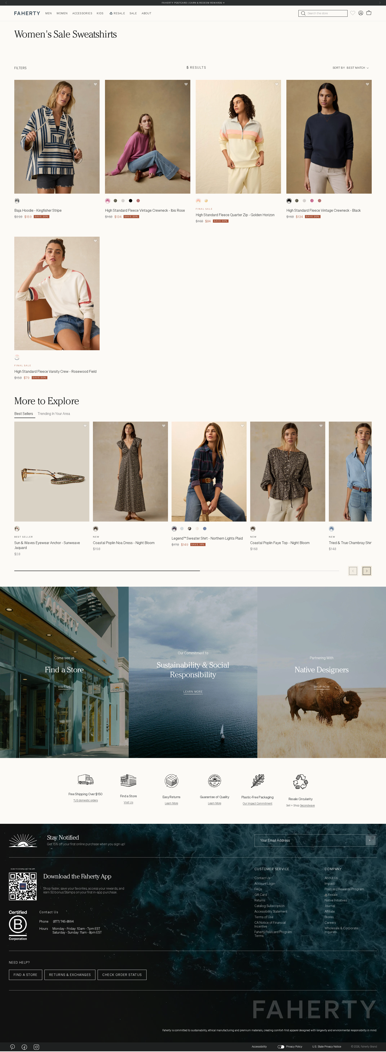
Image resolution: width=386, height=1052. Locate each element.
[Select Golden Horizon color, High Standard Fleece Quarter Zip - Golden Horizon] (198, 200)
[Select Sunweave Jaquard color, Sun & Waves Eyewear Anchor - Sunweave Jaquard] (17, 528)
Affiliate (330, 911)
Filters (20, 68)
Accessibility (259, 1046)
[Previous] (6, 2)
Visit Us (64, 686)
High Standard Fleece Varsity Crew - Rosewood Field (55, 371)
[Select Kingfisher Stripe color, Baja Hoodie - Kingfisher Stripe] (17, 200)
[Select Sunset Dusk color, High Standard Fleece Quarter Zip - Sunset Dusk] (206, 200)
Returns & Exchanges (70, 975)
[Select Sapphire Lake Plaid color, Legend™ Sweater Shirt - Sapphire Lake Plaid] (189, 528)
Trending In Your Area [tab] (54, 413)
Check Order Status (122, 975)
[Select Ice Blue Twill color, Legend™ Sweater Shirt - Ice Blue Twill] (182, 528)
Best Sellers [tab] (23, 413)
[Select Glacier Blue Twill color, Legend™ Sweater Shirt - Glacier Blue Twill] (204, 528)
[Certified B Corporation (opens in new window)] (18, 925)
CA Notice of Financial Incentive (270, 924)
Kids (100, 13)
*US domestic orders (85, 800)
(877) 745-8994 (63, 921)
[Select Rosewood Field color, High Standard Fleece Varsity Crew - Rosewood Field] (17, 357)
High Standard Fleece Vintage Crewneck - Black (323, 210)
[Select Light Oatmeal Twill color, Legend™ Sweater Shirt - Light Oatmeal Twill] (197, 528)
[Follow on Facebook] (24, 1047)
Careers (330, 923)
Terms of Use (263, 917)
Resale (119, 13)
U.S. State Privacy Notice (326, 1046)
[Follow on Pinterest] (12, 1047)
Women (62, 13)
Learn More (193, 691)
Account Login (264, 884)
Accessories (82, 13)
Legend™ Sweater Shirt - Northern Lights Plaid (207, 538)
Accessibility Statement (270, 911)
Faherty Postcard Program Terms (273, 934)
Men (48, 13)
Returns (259, 900)
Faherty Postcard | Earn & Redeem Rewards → (193, 2)
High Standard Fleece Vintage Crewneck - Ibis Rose (145, 210)
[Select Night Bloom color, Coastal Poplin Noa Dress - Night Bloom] (95, 528)
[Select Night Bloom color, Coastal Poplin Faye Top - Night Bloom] (253, 528)
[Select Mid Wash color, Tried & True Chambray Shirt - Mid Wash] (331, 528)
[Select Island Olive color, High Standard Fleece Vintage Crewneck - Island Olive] (115, 200)
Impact (330, 884)
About (147, 13)
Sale (133, 13)
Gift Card (260, 895)
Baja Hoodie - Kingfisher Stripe (38, 210)
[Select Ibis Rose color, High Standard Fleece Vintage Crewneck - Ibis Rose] (107, 200)
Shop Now (322, 686)
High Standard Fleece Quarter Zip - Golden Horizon (235, 214)
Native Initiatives (336, 900)
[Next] (380, 2)
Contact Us (262, 878)
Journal (330, 906)
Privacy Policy (294, 1046)
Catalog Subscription (269, 906)
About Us (331, 878)
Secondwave (307, 805)
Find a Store (26, 975)
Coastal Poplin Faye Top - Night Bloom (280, 542)
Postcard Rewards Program (344, 889)
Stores (329, 917)
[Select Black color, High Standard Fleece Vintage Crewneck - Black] (130, 200)
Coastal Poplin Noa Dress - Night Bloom (124, 542)
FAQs (258, 889)
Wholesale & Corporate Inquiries (341, 930)
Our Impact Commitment (257, 803)
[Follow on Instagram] (36, 1047)
